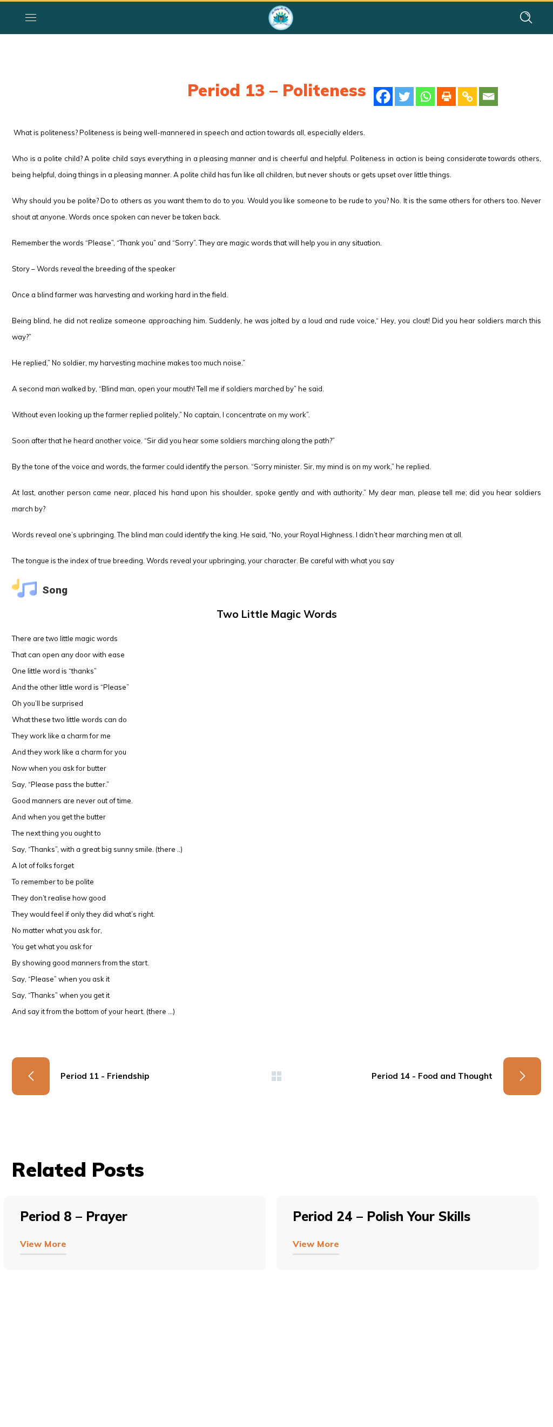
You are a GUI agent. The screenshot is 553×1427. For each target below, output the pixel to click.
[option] (140, 1249)
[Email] (488, 96)
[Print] (446, 96)
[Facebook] (383, 96)
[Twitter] (404, 96)
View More (43, 1243)
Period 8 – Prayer (73, 1216)
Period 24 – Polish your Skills (381, 1216)
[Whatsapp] (425, 96)
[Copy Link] (467, 96)
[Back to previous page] (276, 1076)
